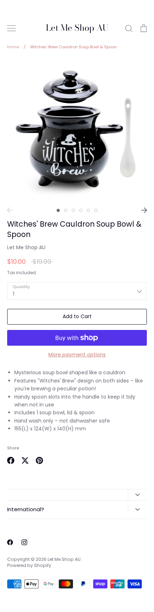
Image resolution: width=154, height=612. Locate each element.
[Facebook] (10, 542)
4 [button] (80, 210)
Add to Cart (77, 316)
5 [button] (88, 210)
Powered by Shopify (29, 565)
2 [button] (65, 210)
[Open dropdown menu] (137, 494)
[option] (77, 131)
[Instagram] (24, 542)
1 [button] (58, 210)
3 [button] (73, 210)
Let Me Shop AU (77, 28)
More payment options (77, 354)
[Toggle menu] (11, 28)
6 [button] (95, 210)
